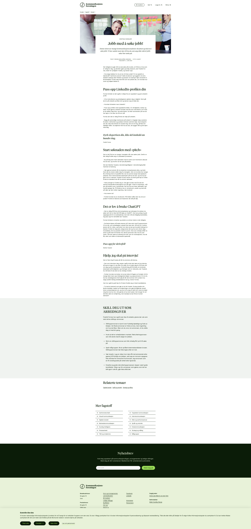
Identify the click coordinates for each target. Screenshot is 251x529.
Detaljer (39, 523)
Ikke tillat (54, 523)
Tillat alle (25, 523)
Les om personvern (68, 523)
